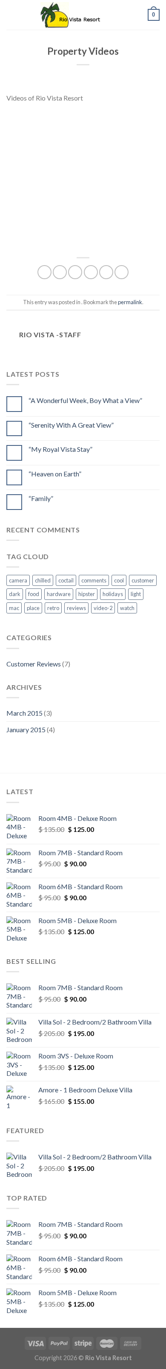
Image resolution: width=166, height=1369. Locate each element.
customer (143, 580)
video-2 (103, 608)
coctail (66, 580)
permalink (130, 302)
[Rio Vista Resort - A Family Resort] (83, 15)
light (136, 594)
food (33, 594)
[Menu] (11, 14)
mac (14, 608)
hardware (59, 594)
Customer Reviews (33, 664)
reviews (76, 608)
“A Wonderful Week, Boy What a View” (85, 400)
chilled (43, 580)
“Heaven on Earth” (55, 474)
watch (127, 608)
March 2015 (24, 713)
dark (14, 594)
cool (119, 580)
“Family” (41, 498)
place (33, 608)
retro (53, 608)
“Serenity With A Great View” (71, 425)
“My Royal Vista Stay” (60, 449)
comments (93, 580)
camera (18, 580)
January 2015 (26, 729)
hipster (86, 594)
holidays (113, 594)
